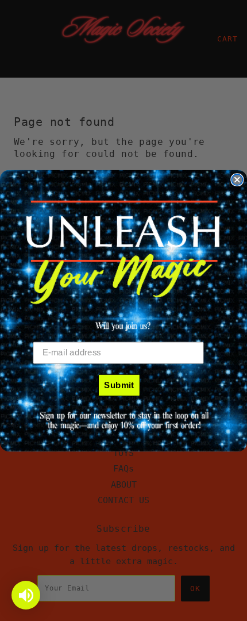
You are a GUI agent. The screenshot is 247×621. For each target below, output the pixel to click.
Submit (119, 384)
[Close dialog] (236, 179)
